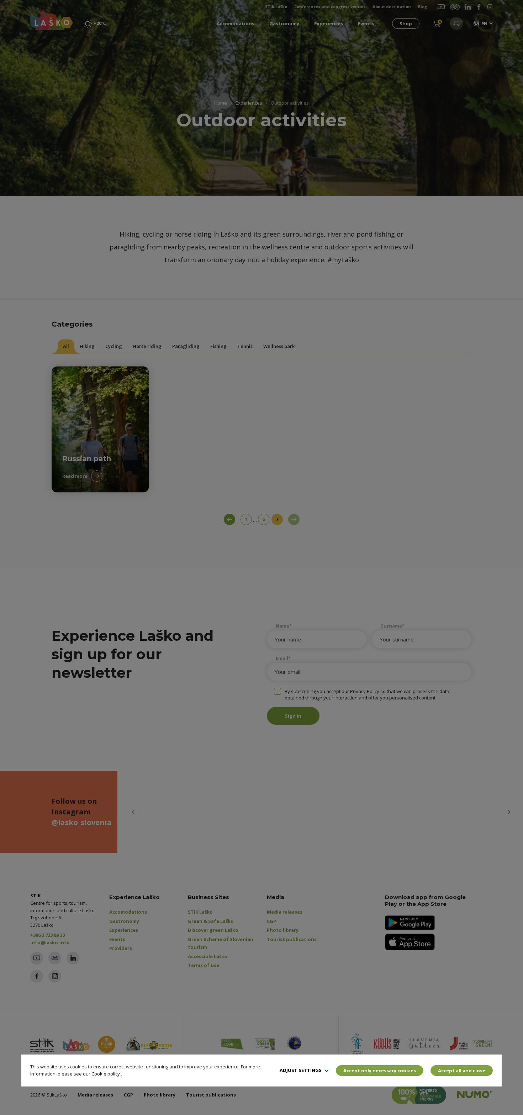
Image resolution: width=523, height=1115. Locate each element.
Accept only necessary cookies (379, 1070)
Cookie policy (105, 1074)
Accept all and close (461, 1070)
